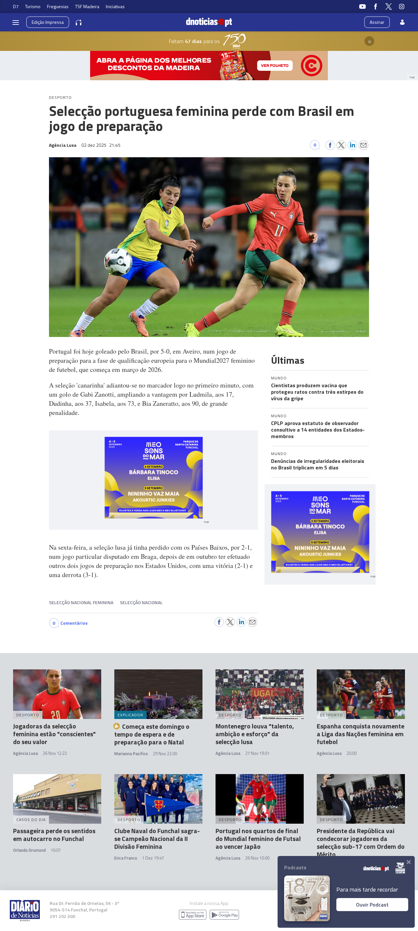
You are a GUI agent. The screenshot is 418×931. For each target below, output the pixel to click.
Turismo (32, 6)
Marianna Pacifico (131, 753)
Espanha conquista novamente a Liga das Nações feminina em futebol (360, 734)
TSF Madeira (87, 6)
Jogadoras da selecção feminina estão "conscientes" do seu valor (54, 734)
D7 (16, 6)
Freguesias (58, 6)
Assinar (377, 22)
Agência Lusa (25, 753)
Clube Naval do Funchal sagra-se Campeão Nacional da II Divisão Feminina (157, 838)
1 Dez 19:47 (153, 858)
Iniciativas (115, 6)
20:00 (351, 753)
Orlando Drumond (29, 850)
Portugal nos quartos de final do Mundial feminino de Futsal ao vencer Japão (258, 838)
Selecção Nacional (141, 602)
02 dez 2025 (101, 145)
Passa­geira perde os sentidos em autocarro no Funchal (54, 835)
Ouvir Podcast (372, 904)
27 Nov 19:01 (257, 753)
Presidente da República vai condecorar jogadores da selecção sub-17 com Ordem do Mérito (361, 842)
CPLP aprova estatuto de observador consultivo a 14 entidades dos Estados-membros (318, 429)
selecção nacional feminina (81, 602)
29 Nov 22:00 (165, 753)
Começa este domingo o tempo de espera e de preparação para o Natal (151, 734)
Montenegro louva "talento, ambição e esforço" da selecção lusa (255, 734)
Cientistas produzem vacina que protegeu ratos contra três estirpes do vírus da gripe (317, 391)
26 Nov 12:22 (55, 753)
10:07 (56, 850)
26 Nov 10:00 (257, 858)
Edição (48, 22)
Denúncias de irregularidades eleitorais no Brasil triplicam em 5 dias (317, 464)
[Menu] (16, 22)
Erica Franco (125, 858)
